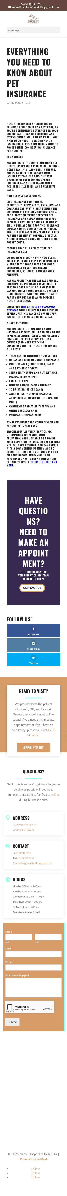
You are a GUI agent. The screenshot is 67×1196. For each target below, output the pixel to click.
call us (55, 795)
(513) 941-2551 (34, 4)
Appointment (33, 747)
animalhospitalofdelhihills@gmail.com (33, 863)
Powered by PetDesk (34, 1159)
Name (9, 931)
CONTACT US (32, 587)
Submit (12, 1022)
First (7, 942)
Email (9, 948)
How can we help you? (18, 975)
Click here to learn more (32, 463)
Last (37, 942)
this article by (31, 308)
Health (28, 103)
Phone (8, 962)
